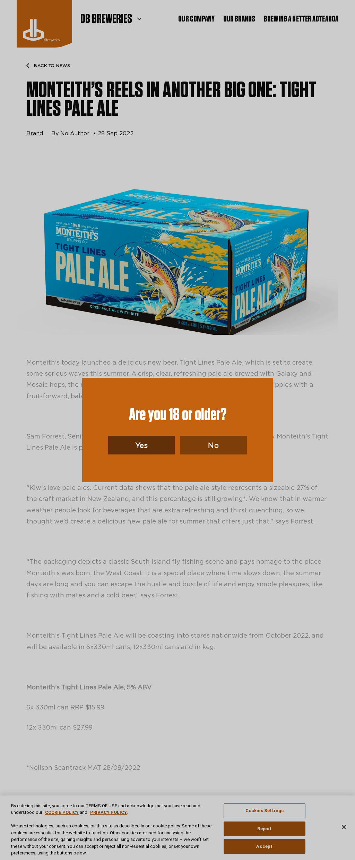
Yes (141, 445)
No (213, 445)
